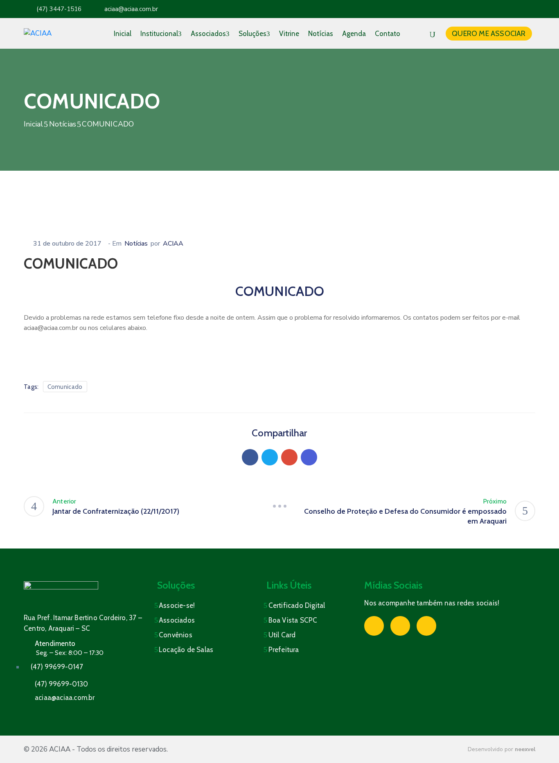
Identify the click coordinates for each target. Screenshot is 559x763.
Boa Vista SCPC (293, 620)
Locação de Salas (186, 650)
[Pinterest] (289, 457)
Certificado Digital (296, 605)
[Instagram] (511, 9)
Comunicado (65, 387)
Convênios (175, 635)
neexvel (525, 749)
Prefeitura (283, 650)
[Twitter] (269, 457)
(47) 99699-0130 (61, 684)
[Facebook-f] (496, 9)
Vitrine (289, 33)
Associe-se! (177, 605)
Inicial (122, 33)
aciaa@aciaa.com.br (131, 9)
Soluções (252, 33)
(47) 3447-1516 (58, 9)
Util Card (282, 635)
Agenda (354, 33)
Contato (387, 33)
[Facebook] (250, 457)
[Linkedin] (309, 457)
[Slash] (279, 506)
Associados (208, 33)
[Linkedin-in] (527, 9)
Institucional (159, 33)
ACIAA (173, 243)
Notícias (320, 33)
